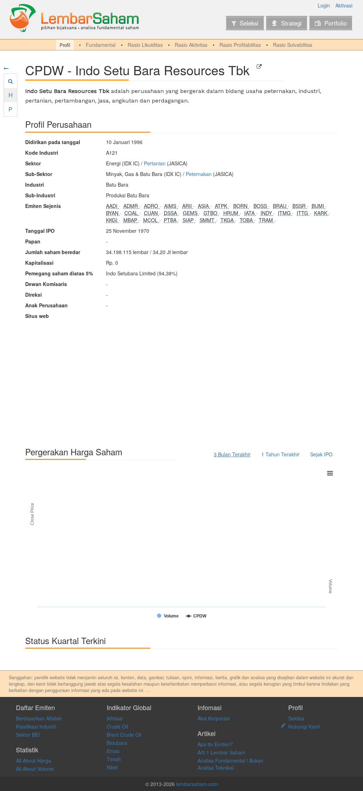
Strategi (291, 23)
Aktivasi (343, 5)
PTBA (171, 220)
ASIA (204, 205)
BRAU (280, 205)
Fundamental (101, 44)
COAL (131, 212)
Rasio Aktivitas (191, 44)
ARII (187, 205)
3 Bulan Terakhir (232, 454)
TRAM (266, 220)
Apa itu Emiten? (215, 744)
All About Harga (33, 760)
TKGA (227, 220)
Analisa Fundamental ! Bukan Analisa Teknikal (230, 764)
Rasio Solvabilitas (292, 44)
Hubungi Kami (304, 726)
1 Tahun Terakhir (280, 454)
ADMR (131, 205)
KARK (321, 212)
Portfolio (335, 23)
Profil (65, 45)
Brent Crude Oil (124, 734)
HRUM (231, 212)
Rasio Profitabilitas (240, 44)
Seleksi (249, 23)
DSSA (171, 212)
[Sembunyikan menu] (6, 68)
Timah (114, 759)
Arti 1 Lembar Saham (221, 752)
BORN (241, 205)
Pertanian (155, 163)
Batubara (117, 742)
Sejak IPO (321, 454)
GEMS (191, 212)
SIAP (189, 220)
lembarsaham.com (197, 783)
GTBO (211, 212)
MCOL (151, 220)
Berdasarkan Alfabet (39, 718)
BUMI (318, 205)
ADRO (152, 205)
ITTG (303, 212)
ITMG (285, 212)
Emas (113, 750)
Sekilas (296, 718)
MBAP (131, 220)
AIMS (171, 205)
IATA (250, 212)
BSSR (299, 205)
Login (324, 5)
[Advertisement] (181, 379)
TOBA (247, 220)
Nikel (112, 767)
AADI (112, 205)
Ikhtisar (115, 718)
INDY (267, 212)
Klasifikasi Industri (36, 726)
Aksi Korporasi (213, 718)
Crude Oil (117, 726)
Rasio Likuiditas (145, 44)
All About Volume (35, 768)
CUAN (151, 212)
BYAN (113, 212)
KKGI (112, 220)
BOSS (260, 205)
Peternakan (199, 173)
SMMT (208, 220)
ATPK (222, 205)
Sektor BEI (28, 734)
